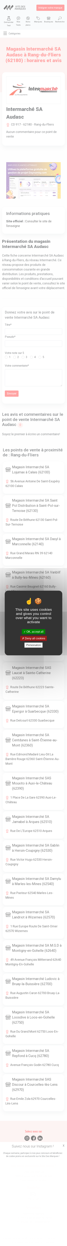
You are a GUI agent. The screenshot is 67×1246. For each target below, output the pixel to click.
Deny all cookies (34, 638)
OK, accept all (34, 631)
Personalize (33, 645)
